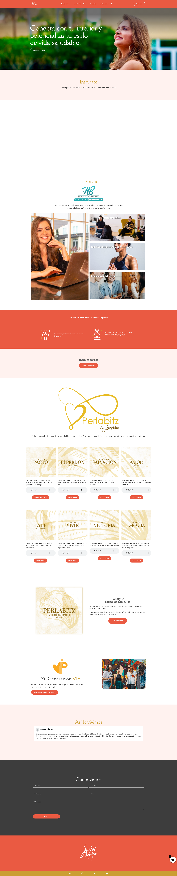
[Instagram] (69, 873)
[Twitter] (94, 873)
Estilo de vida (65, 4)
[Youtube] (107, 873)
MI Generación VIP (106, 4)
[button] (33, 733)
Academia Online (80, 4)
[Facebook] (82, 873)
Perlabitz (93, 4)
